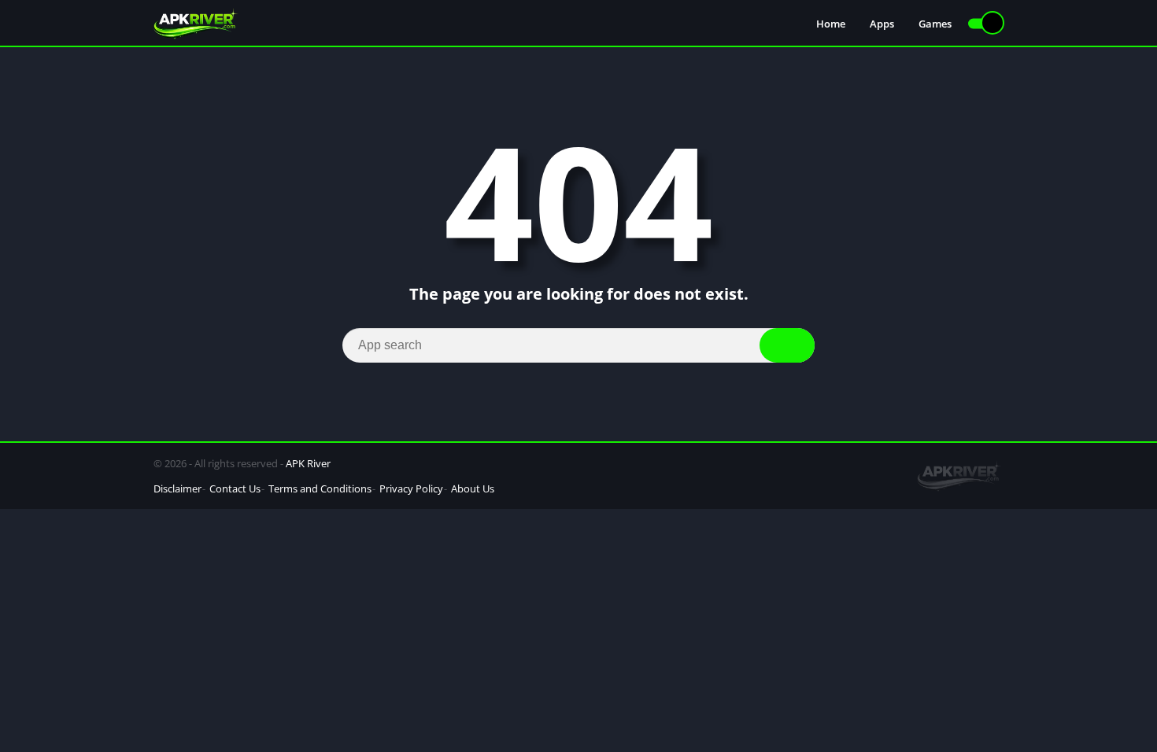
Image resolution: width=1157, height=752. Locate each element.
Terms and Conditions (319, 488)
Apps (882, 24)
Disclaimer (177, 488)
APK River (308, 463)
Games (935, 24)
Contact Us (235, 488)
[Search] (787, 345)
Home (830, 24)
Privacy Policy (411, 488)
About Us (472, 488)
